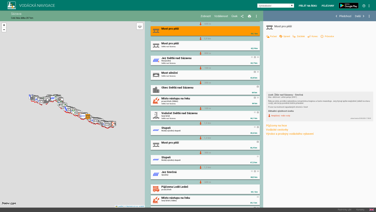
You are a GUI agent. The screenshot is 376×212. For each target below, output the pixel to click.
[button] (112, 124)
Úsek (234, 16)
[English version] (371, 210)
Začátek (301, 36)
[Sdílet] (242, 16)
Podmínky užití (344, 210)
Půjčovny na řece (276, 125)
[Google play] (349, 6)
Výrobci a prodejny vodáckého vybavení (290, 133)
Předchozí (345, 16)
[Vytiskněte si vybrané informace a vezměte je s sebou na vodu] (249, 16)
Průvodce (329, 36)
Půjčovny (328, 6)
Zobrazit (206, 16)
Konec (315, 36)
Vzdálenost (221, 16)
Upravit (287, 36)
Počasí (273, 36)
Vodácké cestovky (277, 129)
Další (358, 16)
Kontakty (360, 210)
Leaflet (120, 206)
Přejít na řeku (308, 6)
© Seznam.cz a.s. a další (134, 206)
